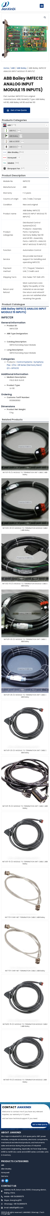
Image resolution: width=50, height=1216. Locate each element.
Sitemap (35, 1212)
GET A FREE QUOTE (39, 1124)
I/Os (14, 365)
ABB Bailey (22, 68)
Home (6, 68)
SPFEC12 (15, 368)
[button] (42, 6)
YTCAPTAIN (5, 1214)
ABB (13, 68)
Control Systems (24, 362)
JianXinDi (8, 9)
